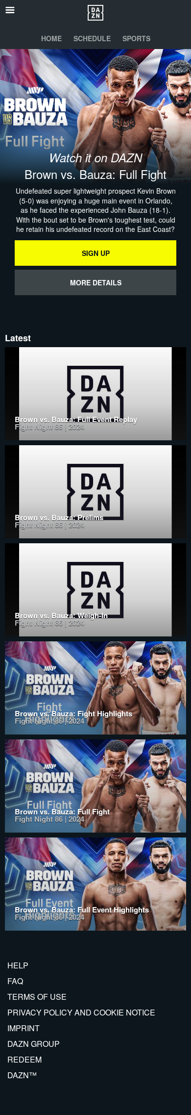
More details (95, 282)
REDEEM (24, 1059)
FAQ (15, 981)
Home (51, 38)
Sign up (96, 253)
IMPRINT (23, 1028)
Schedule (92, 38)
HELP (17, 965)
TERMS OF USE (37, 996)
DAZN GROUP (33, 1043)
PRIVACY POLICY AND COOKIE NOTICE (81, 1012)
